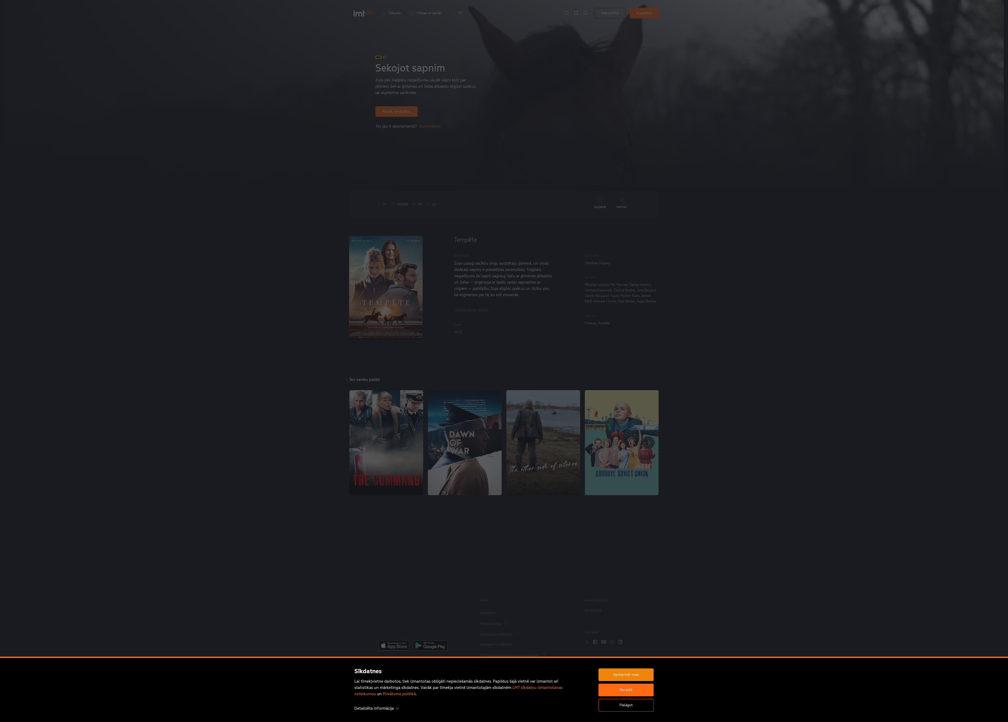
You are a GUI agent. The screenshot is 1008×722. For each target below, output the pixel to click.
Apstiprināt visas (626, 674)
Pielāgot (626, 705)
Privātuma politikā (399, 693)
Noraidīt (626, 690)
